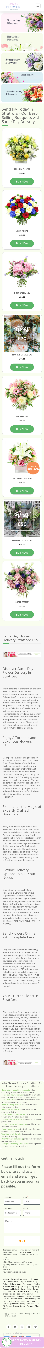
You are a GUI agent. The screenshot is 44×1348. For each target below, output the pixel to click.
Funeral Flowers (24, 1296)
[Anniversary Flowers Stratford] (22, 93)
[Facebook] (8, 1326)
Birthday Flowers (9, 1296)
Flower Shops (16, 1299)
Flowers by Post (23, 1291)
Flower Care (16, 1284)
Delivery (6, 1284)
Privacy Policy (33, 1286)
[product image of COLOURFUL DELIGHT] (22, 457)
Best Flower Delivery (25, 1294)
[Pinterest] (35, 1326)
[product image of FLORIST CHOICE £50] (22, 519)
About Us (6, 1279)
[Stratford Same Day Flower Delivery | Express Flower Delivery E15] (14, 6)
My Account (7, 1306)
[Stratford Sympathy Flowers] (22, 62)
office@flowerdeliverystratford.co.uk (17, 1262)
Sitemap (6, 1308)
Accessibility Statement (21, 1279)
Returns (30, 1306)
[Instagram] (22, 1326)
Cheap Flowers (9, 1294)
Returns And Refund (11, 1289)
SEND (22, 1241)
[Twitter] (15, 1326)
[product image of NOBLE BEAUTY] (22, 581)
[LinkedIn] (28, 1326)
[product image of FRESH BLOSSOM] (22, 148)
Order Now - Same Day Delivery (26, 1342)
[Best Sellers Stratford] (22, 77)
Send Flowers (29, 1299)
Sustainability (26, 1289)
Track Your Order (32, 1303)
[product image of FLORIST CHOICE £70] (22, 333)
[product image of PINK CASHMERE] (22, 271)
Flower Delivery (17, 1303)
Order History (19, 1306)
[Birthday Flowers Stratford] (22, 42)
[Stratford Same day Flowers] (22, 22)
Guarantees (27, 1284)
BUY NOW (22, 181)
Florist (34, 1291)
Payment (23, 1286)
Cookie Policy (12, 1281)
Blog (37, 1306)
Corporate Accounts (28, 1281)
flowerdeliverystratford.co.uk (14, 1272)
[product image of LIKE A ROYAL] (22, 209)
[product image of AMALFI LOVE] (22, 395)
